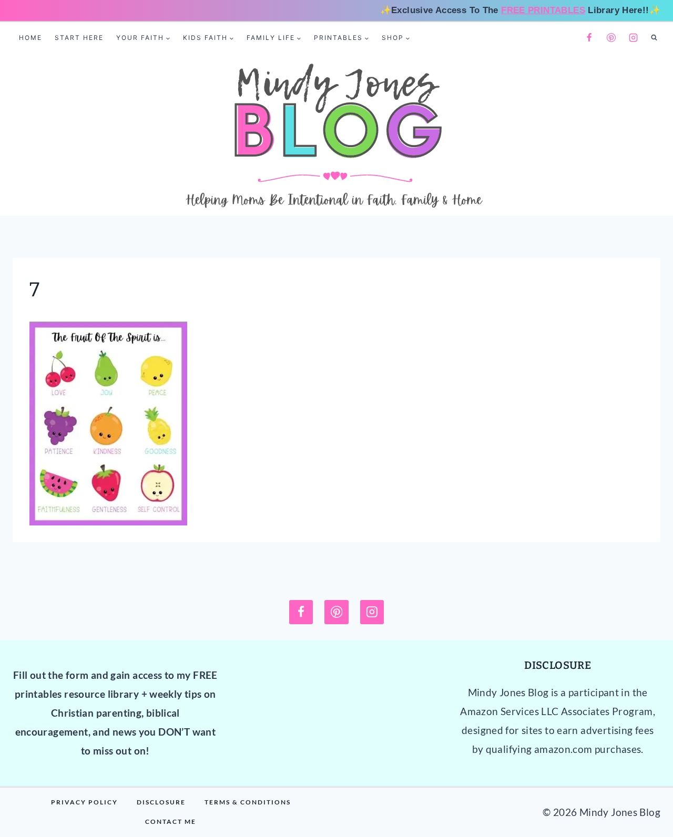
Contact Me (170, 821)
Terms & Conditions (248, 802)
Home (30, 38)
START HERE (79, 38)
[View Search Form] (654, 38)
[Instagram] (634, 38)
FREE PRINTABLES (543, 10)
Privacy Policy (84, 802)
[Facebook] (589, 38)
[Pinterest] (611, 38)
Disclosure (161, 802)
